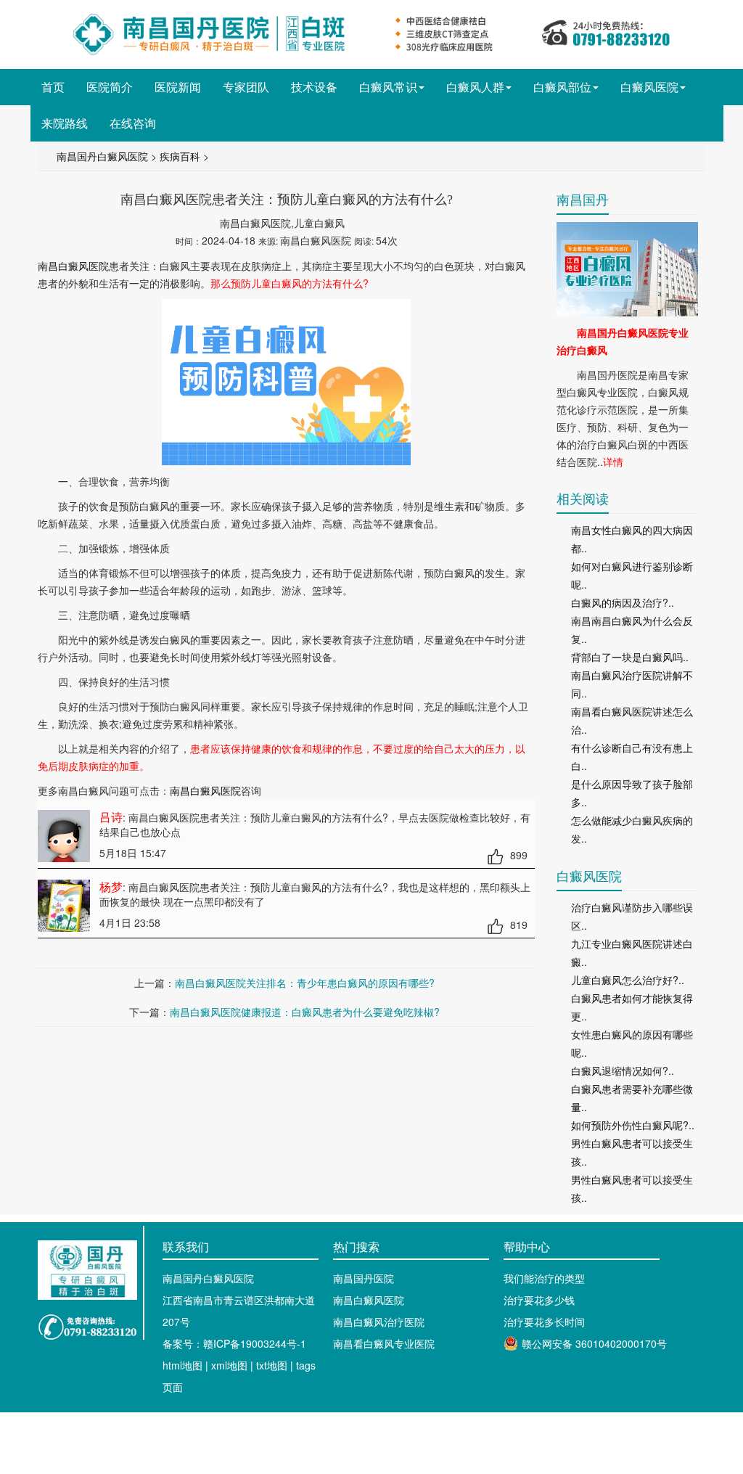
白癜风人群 (475, 86)
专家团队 (246, 86)
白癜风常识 (388, 86)
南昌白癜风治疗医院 (378, 1321)
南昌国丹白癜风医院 (102, 156)
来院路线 (64, 123)
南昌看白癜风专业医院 (384, 1343)
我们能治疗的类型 (544, 1278)
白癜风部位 (562, 86)
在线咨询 (133, 123)
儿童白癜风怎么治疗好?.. (627, 980)
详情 (613, 461)
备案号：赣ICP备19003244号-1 (234, 1343)
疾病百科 (180, 156)
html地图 (182, 1365)
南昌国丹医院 (363, 1278)
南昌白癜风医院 (73, 265)
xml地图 (229, 1365)
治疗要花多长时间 (544, 1321)
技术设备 (314, 86)
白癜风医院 (649, 86)
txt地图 (271, 1365)
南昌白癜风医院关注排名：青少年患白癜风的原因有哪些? (305, 982)
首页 (53, 86)
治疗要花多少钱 (539, 1300)
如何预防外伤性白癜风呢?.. (632, 1125)
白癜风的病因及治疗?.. (622, 602)
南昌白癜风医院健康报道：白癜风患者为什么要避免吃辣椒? (305, 1011)
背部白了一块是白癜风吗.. (630, 657)
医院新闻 (178, 86)
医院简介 (109, 86)
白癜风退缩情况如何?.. (622, 1070)
